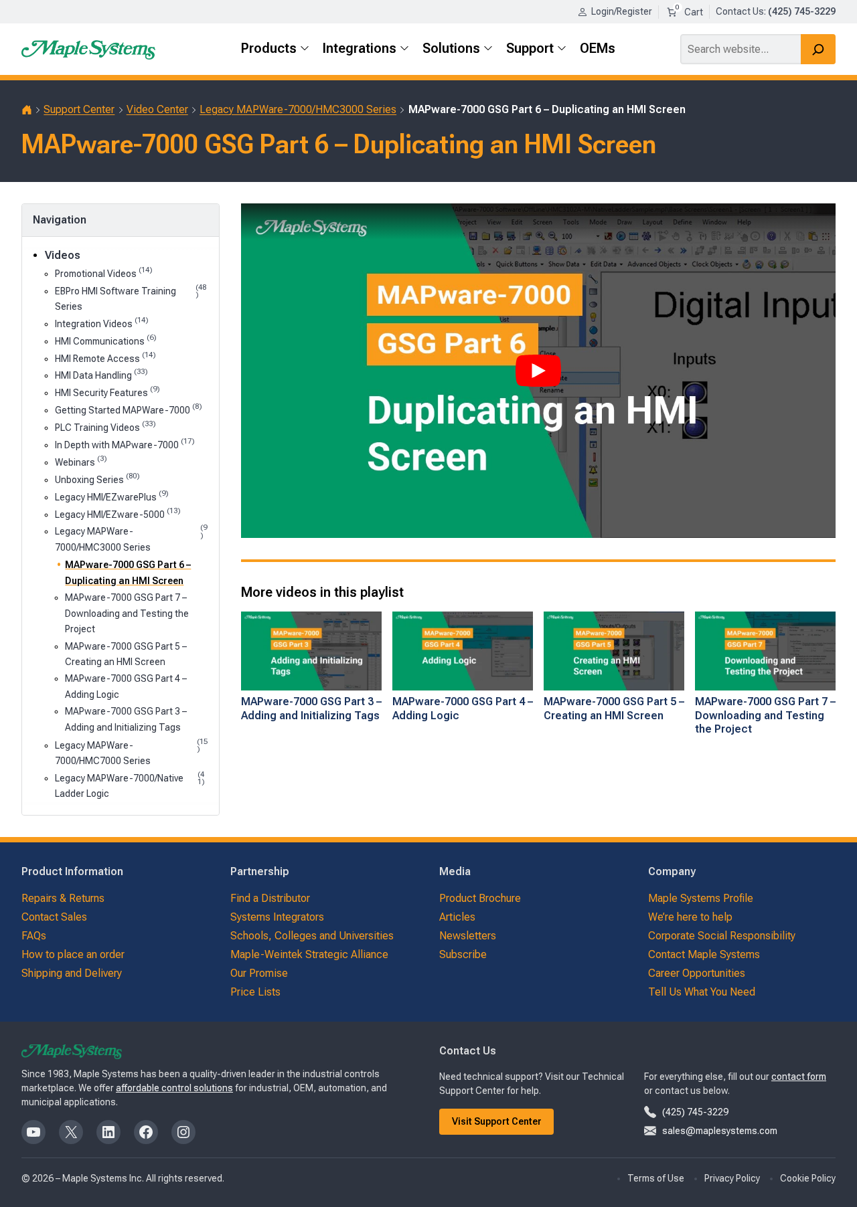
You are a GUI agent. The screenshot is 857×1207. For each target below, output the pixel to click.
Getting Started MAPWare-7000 (128, 409)
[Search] (818, 49)
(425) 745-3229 (695, 1112)
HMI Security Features (107, 391)
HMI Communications (106, 340)
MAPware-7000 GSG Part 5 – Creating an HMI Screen (126, 654)
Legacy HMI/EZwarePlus (112, 496)
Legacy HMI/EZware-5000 (118, 513)
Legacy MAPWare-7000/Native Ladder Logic (130, 785)
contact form (798, 1076)
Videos (62, 255)
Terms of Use (655, 1178)
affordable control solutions (174, 1088)
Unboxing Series (97, 478)
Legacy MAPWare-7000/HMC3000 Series (298, 109)
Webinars (81, 461)
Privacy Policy (732, 1178)
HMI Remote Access (105, 357)
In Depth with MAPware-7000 (125, 444)
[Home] (26, 109)
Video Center (157, 109)
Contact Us (740, 11)
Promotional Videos (104, 272)
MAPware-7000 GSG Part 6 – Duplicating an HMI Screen (128, 572)
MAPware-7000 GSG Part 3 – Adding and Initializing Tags (126, 719)
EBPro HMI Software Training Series (130, 298)
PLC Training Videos (105, 426)
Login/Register (621, 11)
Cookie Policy (808, 1178)
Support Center (79, 109)
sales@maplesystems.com (719, 1130)
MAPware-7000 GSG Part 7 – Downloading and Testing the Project (127, 613)
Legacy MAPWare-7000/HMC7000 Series (131, 752)
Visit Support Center (497, 1121)
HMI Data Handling (101, 374)
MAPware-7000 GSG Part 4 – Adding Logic (126, 686)
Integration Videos (102, 322)
